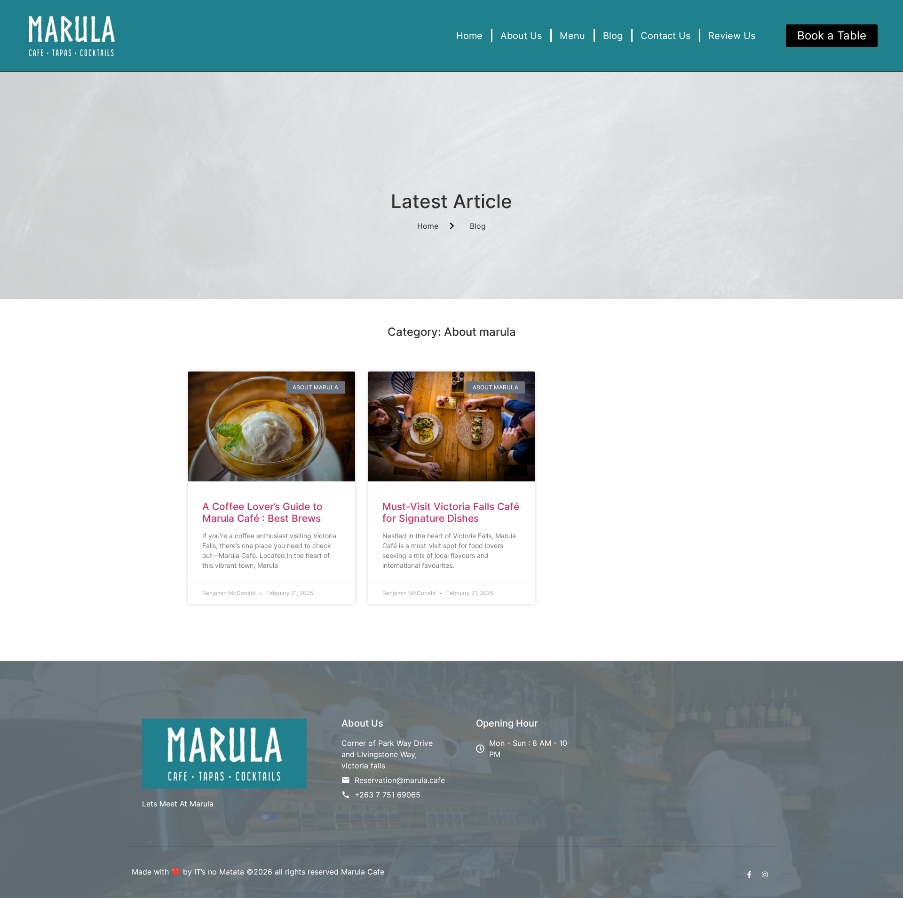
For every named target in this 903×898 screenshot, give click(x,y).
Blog (613, 35)
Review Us (731, 35)
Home (469, 35)
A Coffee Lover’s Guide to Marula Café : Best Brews (262, 512)
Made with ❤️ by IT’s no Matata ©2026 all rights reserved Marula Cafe (258, 871)
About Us (521, 35)
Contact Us (665, 35)
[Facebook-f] (749, 874)
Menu (572, 35)
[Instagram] (764, 874)
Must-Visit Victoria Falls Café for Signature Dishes (450, 512)
